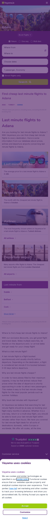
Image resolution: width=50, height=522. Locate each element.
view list (13, 488)
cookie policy (23, 479)
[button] (25, 518)
